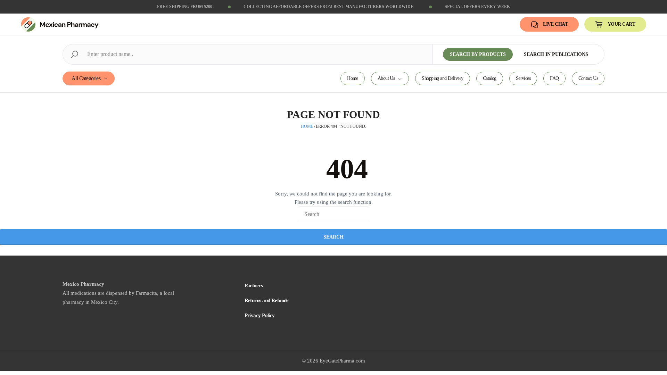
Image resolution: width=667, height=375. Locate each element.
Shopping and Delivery (442, 78)
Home (352, 78)
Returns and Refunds (266, 300)
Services (523, 78)
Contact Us (588, 78)
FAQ (554, 78)
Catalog (489, 78)
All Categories (86, 78)
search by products (478, 54)
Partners (254, 285)
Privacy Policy (260, 315)
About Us (386, 78)
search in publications (556, 54)
